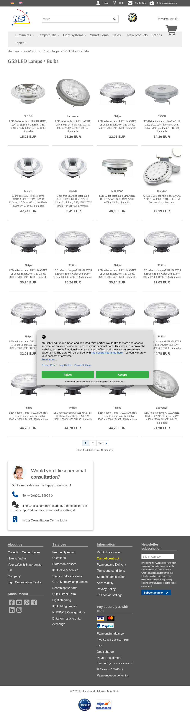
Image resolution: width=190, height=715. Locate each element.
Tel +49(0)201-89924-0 (38, 495)
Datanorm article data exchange (66, 621)
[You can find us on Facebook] (10, 602)
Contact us (140, 3)
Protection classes (64, 564)
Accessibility (105, 582)
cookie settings (63, 510)
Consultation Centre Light (49, 520)
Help (121, 3)
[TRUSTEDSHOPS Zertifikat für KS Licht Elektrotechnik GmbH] (132, 17)
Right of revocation (109, 552)
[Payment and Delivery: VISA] (101, 619)
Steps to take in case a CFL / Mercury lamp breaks (70, 579)
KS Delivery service (65, 570)
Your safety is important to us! (25, 567)
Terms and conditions (111, 570)
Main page (13, 51)
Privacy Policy (106, 589)
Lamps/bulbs (48, 35)
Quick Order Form (64, 594)
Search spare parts (64, 587)
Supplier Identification (111, 576)
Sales (117, 35)
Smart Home (99, 35)
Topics (20, 43)
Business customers (166, 3)
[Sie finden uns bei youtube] (18, 602)
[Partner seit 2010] (85, 704)
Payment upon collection (113, 675)
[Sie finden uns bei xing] (33, 602)
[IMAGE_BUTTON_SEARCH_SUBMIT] (113, 18)
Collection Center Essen (24, 552)
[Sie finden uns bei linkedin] (10, 609)
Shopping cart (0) (168, 18)
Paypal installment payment (114, 663)
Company (14, 576)
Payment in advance (110, 633)
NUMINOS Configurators (68, 612)
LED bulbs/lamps (49, 51)
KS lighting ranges (64, 606)
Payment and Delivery (111, 564)
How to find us (17, 558)
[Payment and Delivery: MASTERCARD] (111, 619)
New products (137, 35)
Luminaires (23, 35)
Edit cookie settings (109, 595)
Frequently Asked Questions (63, 555)
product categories (158, 576)
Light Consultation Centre (24, 582)
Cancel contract (108, 558)
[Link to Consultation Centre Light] (17, 520)
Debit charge (105, 651)
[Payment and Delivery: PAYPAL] (105, 626)
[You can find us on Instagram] (18, 609)
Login (106, 3)
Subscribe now (153, 592)
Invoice (113, 642)
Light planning (61, 600)
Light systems (73, 35)
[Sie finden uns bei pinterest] (25, 602)
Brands (156, 35)
